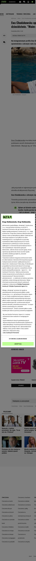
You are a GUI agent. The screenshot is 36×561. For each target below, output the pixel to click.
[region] (18, 280)
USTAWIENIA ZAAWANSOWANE (18, 338)
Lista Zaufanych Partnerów (11, 332)
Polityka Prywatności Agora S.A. (18, 286)
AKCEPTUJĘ (17, 344)
